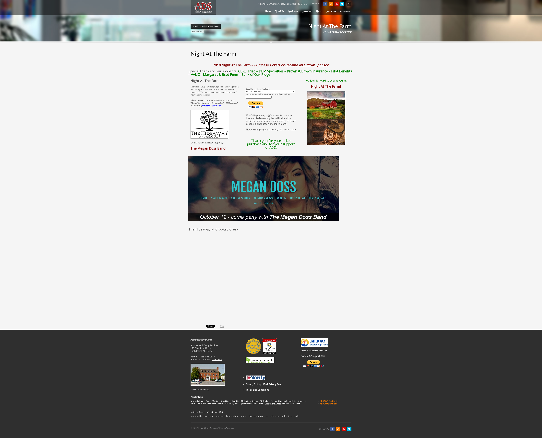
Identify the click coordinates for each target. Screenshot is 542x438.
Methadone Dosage (249, 401)
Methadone (247, 403)
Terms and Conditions (257, 389)
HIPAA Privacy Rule (271, 384)
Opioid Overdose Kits (230, 401)
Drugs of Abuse (197, 401)
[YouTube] (337, 4)
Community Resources (206, 403)
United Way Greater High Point (314, 350)
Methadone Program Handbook (273, 401)
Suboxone (258, 403)
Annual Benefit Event (282, 403)
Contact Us (315, 4)
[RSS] (331, 4)
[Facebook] (325, 4)
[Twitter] (342, 4)
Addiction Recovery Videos (229, 403)
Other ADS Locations (200, 389)
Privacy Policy (253, 384)
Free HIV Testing (212, 401)
